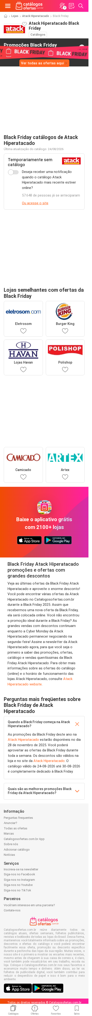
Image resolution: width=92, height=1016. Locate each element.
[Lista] (71, 6)
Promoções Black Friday (30, 47)
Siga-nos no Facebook (19, 874)
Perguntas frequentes (18, 817)
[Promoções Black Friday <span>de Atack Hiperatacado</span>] (82, 47)
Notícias (9, 854)
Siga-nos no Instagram (19, 879)
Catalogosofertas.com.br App (24, 839)
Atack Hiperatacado (35, 16)
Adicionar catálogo (17, 849)
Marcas (9, 833)
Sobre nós (11, 844)
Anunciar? (10, 823)
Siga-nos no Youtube (18, 885)
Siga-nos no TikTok (17, 890)
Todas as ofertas (15, 828)
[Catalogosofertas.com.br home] (29, 5)
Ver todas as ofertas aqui (42, 63)
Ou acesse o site (35, 203)
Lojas (14, 16)
